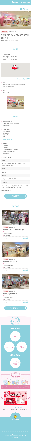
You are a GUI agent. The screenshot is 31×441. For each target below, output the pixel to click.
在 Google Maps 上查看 (23, 79)
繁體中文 (25, 9)
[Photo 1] (15, 102)
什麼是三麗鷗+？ (6, 139)
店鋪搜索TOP (17, 308)
